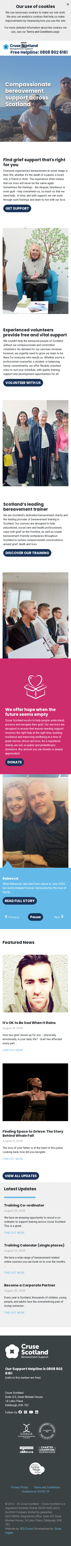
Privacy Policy (19, 1487)
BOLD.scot (26, 1528)
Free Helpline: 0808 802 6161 (39, 52)
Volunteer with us (23, 382)
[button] (11, 917)
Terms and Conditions (40, 31)
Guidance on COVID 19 (35, 1491)
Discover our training (27, 552)
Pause (35, 917)
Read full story (20, 900)
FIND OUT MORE (14, 1232)
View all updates (21, 1175)
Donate (14, 762)
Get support (17, 208)
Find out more (13, 1050)
